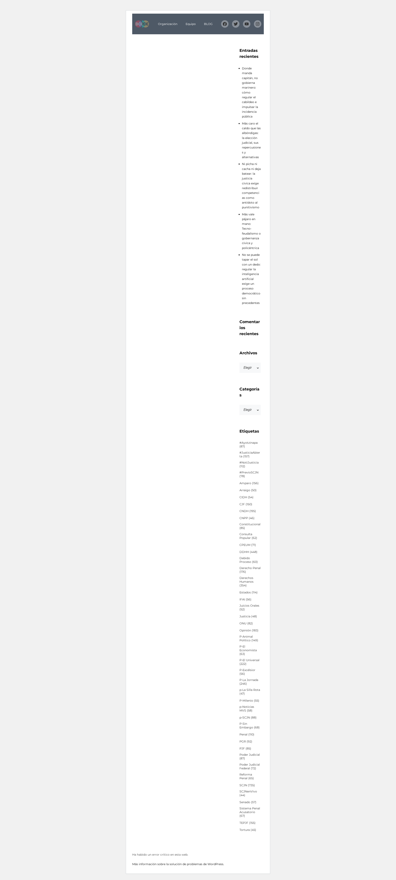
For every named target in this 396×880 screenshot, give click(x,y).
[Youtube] (246, 24)
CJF (245, 504)
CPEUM (247, 545)
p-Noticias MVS (246, 708)
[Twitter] (235, 24)
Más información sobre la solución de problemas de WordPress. (178, 864)
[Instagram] (257, 24)
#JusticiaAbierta (249, 454)
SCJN (247, 785)
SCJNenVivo (248, 793)
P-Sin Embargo (249, 725)
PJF (245, 748)
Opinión (248, 630)
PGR (245, 741)
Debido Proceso (248, 560)
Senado (247, 802)
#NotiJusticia (249, 464)
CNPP (247, 518)
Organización (167, 24)
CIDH (246, 497)
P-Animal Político (248, 638)
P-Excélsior (247, 672)
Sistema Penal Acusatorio (249, 812)
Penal (246, 734)
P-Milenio (249, 700)
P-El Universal (249, 662)
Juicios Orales (249, 607)
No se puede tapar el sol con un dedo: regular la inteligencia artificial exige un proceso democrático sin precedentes (251, 279)
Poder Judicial (249, 756)
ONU (246, 623)
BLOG (208, 24)
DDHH (248, 552)
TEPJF (247, 823)
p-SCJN (248, 717)
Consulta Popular (248, 536)
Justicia (248, 616)
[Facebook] (225, 24)
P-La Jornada (248, 681)
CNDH (247, 511)
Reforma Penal (246, 776)
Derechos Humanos (246, 581)
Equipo (191, 24)
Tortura (247, 830)
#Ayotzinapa (248, 444)
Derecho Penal (250, 570)
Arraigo (248, 490)
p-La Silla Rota (249, 691)
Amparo (249, 483)
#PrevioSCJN (248, 474)
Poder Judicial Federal (249, 766)
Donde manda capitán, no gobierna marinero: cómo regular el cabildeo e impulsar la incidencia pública (250, 92)
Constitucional (249, 526)
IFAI (245, 599)
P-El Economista (248, 650)
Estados (248, 592)
